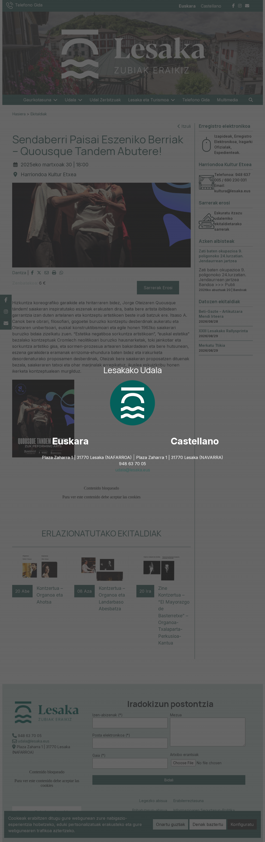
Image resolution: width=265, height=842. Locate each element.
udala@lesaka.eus (132, 469)
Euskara (70, 441)
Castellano (195, 441)
